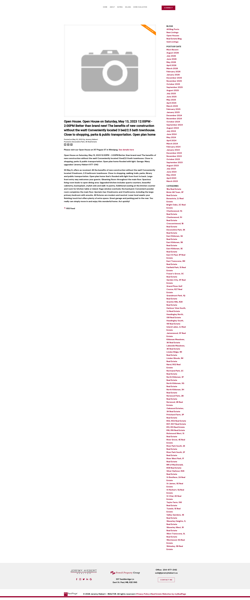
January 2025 (173, 112)
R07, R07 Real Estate (176, 424)
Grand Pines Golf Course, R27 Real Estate (174, 289)
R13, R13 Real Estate (176, 427)
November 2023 (174, 156)
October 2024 (173, 121)
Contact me (166, 580)
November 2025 (174, 81)
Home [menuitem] (105, 7)
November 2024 (174, 118)
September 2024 (175, 125)
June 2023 (171, 172)
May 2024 (171, 137)
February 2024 (173, 146)
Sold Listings (173, 42)
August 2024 (173, 128)
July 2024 (171, 131)
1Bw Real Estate (174, 189)
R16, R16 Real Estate (176, 430)
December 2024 (174, 115)
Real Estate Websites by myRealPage (168, 594)
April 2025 (171, 103)
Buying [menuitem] (120, 7)
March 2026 (172, 68)
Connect (168, 8)
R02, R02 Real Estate (176, 421)
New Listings (173, 32)
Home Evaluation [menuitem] (140, 7)
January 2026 (173, 74)
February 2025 (173, 109)
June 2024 (172, 134)
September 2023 (175, 162)
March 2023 (172, 181)
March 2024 (172, 143)
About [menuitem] (112, 7)
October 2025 (173, 84)
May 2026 (171, 62)
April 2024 (171, 140)
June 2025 (172, 96)
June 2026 (172, 59)
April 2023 (171, 178)
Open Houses (173, 35)
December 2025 (174, 78)
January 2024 (173, 150)
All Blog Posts (173, 29)
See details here (126, 149)
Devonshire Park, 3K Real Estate (84, 142)
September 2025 (175, 87)
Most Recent (172, 49)
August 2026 (173, 52)
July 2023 (171, 168)
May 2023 (171, 175)
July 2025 (171, 93)
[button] (168, 8)
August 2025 (173, 90)
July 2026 (171, 56)
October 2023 (173, 159)
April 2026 (171, 65)
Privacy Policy (143, 594)
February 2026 (173, 71)
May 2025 (171, 99)
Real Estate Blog (174, 38)
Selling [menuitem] (128, 7)
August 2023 (173, 165)
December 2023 (174, 153)
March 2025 (172, 106)
